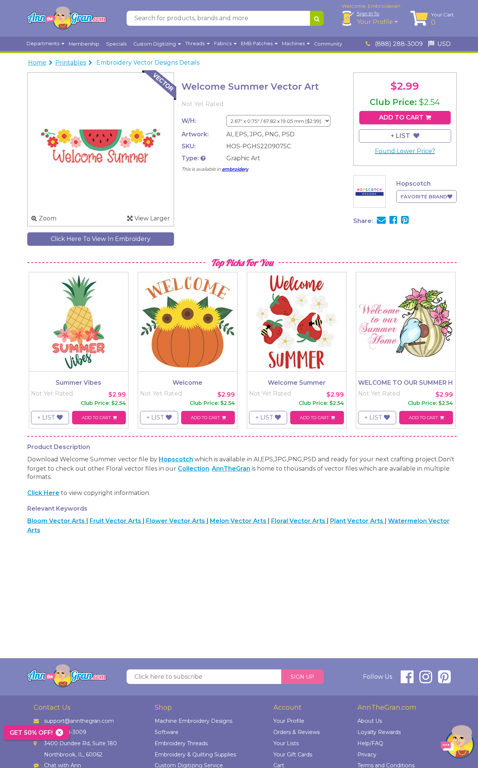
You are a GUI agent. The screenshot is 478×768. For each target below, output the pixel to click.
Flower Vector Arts (176, 520)
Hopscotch (176, 459)
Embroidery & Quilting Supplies (195, 754)
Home (37, 62)
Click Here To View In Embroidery (100, 238)
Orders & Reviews (296, 732)
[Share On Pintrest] (405, 220)
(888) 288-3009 (398, 43)
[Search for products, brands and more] (317, 18)
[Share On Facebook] (393, 220)
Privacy (366, 754)
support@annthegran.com (79, 721)
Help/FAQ (370, 743)
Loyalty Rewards (379, 732)
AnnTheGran (231, 468)
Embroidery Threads (181, 743)
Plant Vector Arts (357, 520)
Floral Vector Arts (299, 520)
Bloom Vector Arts (56, 520)
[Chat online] (457, 743)
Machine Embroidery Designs (193, 721)
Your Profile (375, 21)
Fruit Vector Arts (116, 520)
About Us (369, 721)
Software (167, 732)
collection (193, 468)
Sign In (368, 13)
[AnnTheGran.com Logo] (66, 18)
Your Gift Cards (292, 754)
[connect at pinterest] (444, 680)
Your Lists (286, 743)
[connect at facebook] (407, 680)
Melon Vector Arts (239, 520)
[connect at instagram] (425, 680)
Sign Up (302, 676)
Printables (70, 62)
